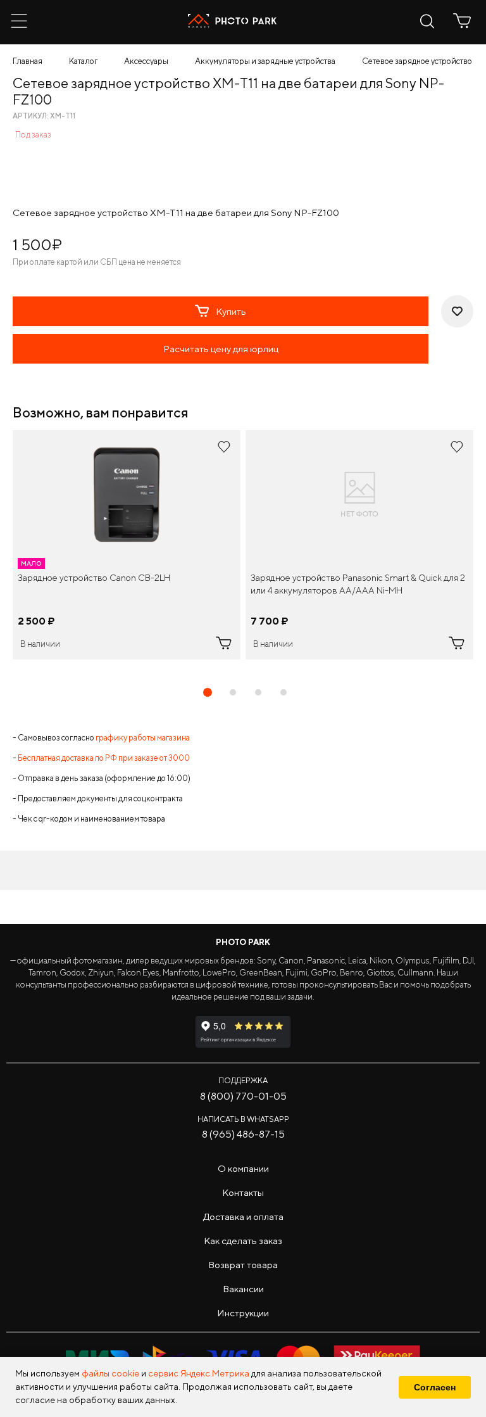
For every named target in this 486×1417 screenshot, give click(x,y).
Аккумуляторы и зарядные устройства (265, 61)
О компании (243, 1168)
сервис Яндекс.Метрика (198, 1373)
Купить (231, 311)
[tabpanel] (126, 544)
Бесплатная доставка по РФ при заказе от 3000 (104, 758)
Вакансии (243, 1288)
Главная (27, 61)
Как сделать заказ (243, 1240)
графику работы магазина (143, 737)
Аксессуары (146, 61)
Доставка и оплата (243, 1216)
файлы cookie (110, 1373)
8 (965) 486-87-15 (243, 1134)
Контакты (243, 1192)
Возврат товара (243, 1264)
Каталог (83, 61)
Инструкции (243, 1312)
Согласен (435, 1387)
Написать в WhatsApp (243, 1119)
